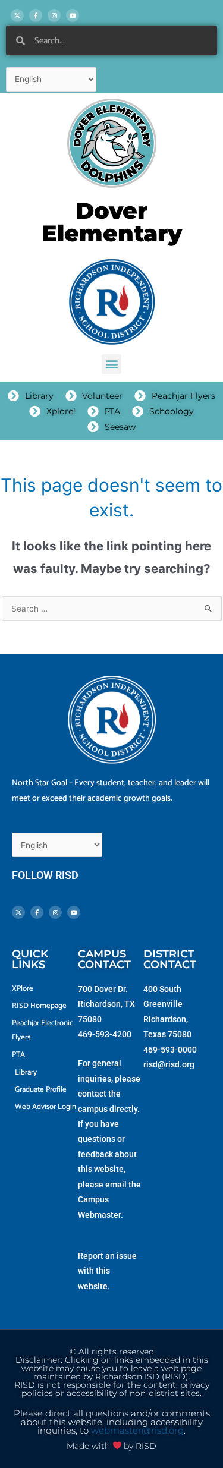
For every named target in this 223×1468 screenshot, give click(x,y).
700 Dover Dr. (103, 989)
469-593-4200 (104, 1034)
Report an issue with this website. (107, 1271)
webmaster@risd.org (137, 1430)
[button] (111, 364)
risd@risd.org (168, 1064)
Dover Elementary (112, 222)
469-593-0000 (170, 1049)
